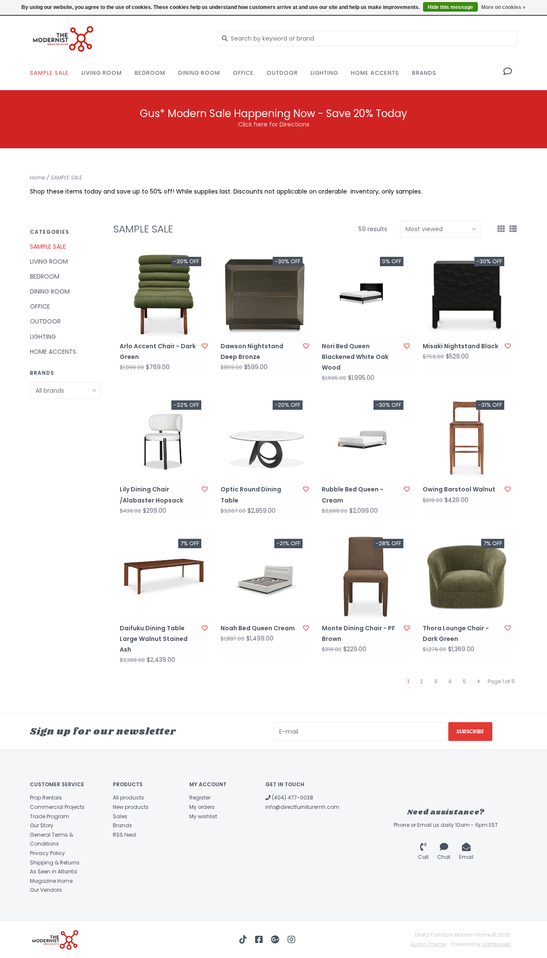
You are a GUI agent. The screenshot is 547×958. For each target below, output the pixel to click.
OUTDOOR (282, 73)
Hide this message (450, 7)
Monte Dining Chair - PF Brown (358, 633)
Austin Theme (428, 944)
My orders (202, 807)
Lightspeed (496, 944)
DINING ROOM (199, 73)
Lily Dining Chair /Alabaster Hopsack (151, 494)
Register (199, 797)
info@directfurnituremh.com (302, 807)
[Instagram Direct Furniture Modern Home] (291, 939)
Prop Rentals (46, 797)
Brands (424, 73)
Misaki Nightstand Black (460, 346)
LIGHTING (324, 73)
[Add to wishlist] (205, 346)
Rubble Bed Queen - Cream (352, 494)
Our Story (41, 825)
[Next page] (478, 681)
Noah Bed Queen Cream (258, 628)
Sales (120, 816)
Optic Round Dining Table (251, 494)
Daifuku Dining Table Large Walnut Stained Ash (154, 639)
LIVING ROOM (102, 73)
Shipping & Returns (54, 862)
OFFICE (243, 73)
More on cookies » (503, 7)
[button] (507, 72)
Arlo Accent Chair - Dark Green (158, 351)
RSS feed (124, 834)
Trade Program (49, 816)
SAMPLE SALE (49, 73)
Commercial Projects (57, 807)
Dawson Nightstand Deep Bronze (252, 351)
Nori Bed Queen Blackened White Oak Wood (355, 357)
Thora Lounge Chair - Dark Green (456, 633)
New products (131, 807)
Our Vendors (46, 889)
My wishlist (203, 816)
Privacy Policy (47, 853)
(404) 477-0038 (292, 797)
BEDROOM (150, 73)
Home (37, 177)
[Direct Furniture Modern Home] (117, 38)
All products (128, 797)
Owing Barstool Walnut (459, 489)
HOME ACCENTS (375, 73)
